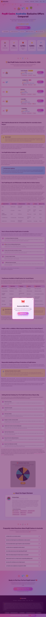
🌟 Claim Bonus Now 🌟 (23, 313)
